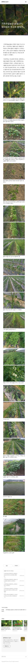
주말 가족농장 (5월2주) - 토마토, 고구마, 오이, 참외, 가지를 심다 (11, 595)
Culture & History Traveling (8, 659)
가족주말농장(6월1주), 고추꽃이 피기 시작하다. (10, 584)
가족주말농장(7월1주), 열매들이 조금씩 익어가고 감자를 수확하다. (10, 575)
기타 (5, 570)
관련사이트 (4, 656)
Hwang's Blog (5, 661)
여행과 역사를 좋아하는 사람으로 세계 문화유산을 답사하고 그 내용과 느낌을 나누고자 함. (11, 641)
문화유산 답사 (5, 2)
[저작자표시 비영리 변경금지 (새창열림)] (21, 565)
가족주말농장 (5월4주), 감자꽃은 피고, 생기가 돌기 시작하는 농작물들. (11, 590)
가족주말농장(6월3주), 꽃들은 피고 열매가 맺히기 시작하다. (11, 580)
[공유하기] (9, 566)
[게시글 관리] (11, 566)
